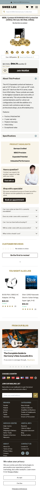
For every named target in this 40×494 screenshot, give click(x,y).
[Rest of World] (36, 378)
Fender (5, 405)
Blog (22, 433)
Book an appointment (14, 200)
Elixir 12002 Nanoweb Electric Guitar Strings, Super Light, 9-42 (30, 297)
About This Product (11, 78)
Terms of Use (7, 449)
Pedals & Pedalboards (28, 412)
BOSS (5, 412)
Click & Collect (26, 428)
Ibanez (5, 410)
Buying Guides (26, 435)
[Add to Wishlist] (5, 70)
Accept (19, 477)
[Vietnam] (13, 378)
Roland (5, 408)
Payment (6, 428)
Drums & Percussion (28, 417)
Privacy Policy (13, 472)
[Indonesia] (18, 378)
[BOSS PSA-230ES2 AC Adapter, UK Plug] (11, 283)
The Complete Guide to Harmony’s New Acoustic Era (18, 354)
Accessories (25, 414)
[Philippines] (23, 378)
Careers (6, 453)
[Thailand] (27, 378)
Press (5, 455)
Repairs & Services (9, 435)
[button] (7, 52)
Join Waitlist (23, 70)
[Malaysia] (4, 378)
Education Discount (27, 430)
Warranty (6, 437)
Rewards (24, 426)
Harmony (6, 417)
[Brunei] (9, 378)
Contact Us (25, 449)
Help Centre (7, 426)
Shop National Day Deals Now (21, 2)
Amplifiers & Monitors (28, 410)
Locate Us (24, 446)
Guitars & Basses (27, 408)
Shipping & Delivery (9, 430)
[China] (32, 378)
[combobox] (20, 12)
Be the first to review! (20, 23)
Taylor (5, 414)
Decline (19, 483)
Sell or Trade (7, 433)
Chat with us (9, 181)
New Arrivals (25, 405)
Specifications (9, 136)
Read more (31, 360)
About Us (6, 446)
